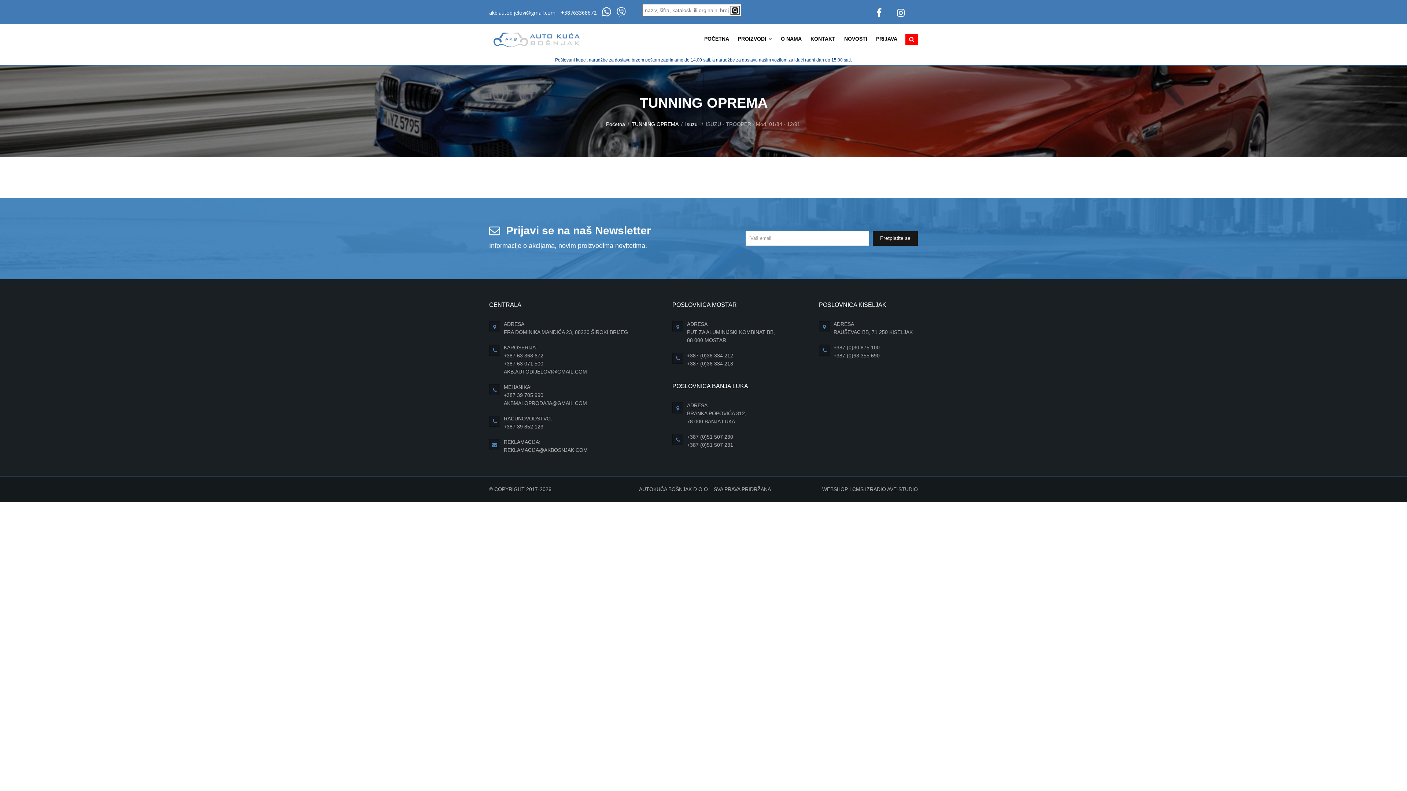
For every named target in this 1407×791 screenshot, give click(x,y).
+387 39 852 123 (523, 427)
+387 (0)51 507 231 (710, 445)
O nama (791, 39)
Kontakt (822, 39)
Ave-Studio (902, 489)
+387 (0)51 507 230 (710, 437)
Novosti (855, 39)
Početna (716, 39)
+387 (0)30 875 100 (857, 347)
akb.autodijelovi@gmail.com (522, 12)
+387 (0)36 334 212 (710, 356)
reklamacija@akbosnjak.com (546, 450)
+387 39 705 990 (523, 395)
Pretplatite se (895, 238)
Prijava (886, 39)
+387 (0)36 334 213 (710, 364)
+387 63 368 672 (523, 356)
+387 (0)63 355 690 (857, 356)
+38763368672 (579, 12)
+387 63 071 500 (523, 364)
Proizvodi (753, 39)
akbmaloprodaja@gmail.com (545, 403)
